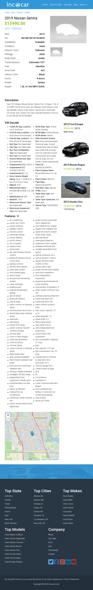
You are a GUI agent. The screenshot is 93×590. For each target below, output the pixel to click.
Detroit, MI (38, 511)
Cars (56, 4)
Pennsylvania (10, 508)
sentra (27, 12)
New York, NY (39, 523)
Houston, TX (39, 515)
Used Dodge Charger (13, 562)
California (9, 496)
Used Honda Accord (13, 546)
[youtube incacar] (73, 563)
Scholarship (53, 550)
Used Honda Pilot (12, 550)
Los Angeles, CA (41, 519)
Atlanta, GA (38, 496)
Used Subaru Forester (14, 542)
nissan (19, 12)
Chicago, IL (38, 504)
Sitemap (68, 4)
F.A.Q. (50, 542)
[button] (32, 433)
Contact (51, 554)
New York (9, 519)
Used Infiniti (68, 523)
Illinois (7, 511)
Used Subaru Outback (14, 534)
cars (13, 12)
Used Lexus (68, 504)
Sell (50, 546)
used (7, 12)
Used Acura (68, 519)
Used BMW (67, 500)
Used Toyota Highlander (15, 538)
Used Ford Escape (12, 558)
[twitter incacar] (50, 563)
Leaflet (43, 459)
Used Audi (67, 511)
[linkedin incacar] (68, 563)
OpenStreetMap (53, 459)
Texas (7, 504)
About (50, 534)
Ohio (7, 515)
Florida (8, 500)
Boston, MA (39, 500)
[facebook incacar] (56, 563)
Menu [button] (82, 4)
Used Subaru (68, 496)
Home (45, 4)
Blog (76, 4)
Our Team (52, 538)
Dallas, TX (38, 508)
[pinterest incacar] (62, 563)
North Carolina (11, 523)
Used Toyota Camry (13, 554)
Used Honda (68, 508)
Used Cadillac (68, 515)
